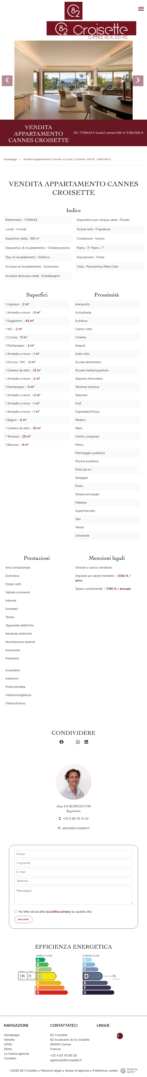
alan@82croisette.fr (75, 828)
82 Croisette (58, 1035)
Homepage (10, 159)
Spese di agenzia (77, 1070)
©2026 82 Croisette (23, 1070)
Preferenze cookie (105, 1070)
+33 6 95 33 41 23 (76, 818)
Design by (132, 1070)
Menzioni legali (51, 1070)
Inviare (23, 919)
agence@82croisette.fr (66, 1060)
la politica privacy (58, 911)
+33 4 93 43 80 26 (63, 1055)
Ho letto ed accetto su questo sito (55, 911)
